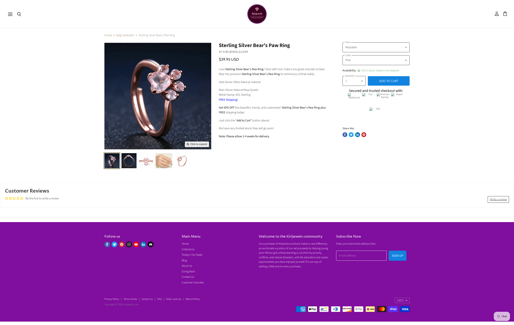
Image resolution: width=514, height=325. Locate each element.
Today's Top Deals (192, 255)
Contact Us (188, 277)
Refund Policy (193, 299)
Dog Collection (125, 35)
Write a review (498, 199)
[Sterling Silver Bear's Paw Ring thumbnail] (164, 161)
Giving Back (188, 272)
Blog (184, 260)
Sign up (397, 255)
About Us (187, 266)
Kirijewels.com (235, 52)
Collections (188, 249)
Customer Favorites (193, 283)
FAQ (159, 299)
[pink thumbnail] (112, 161)
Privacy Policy (111, 299)
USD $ (400, 300)
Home (108, 35)
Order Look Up (173, 299)
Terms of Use (130, 299)
